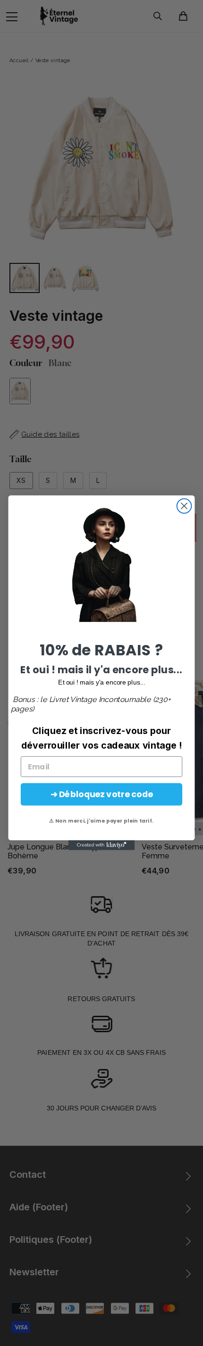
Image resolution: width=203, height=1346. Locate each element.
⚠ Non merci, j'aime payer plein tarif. (101, 820)
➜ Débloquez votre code (102, 794)
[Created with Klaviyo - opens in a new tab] (101, 845)
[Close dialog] (184, 506)
